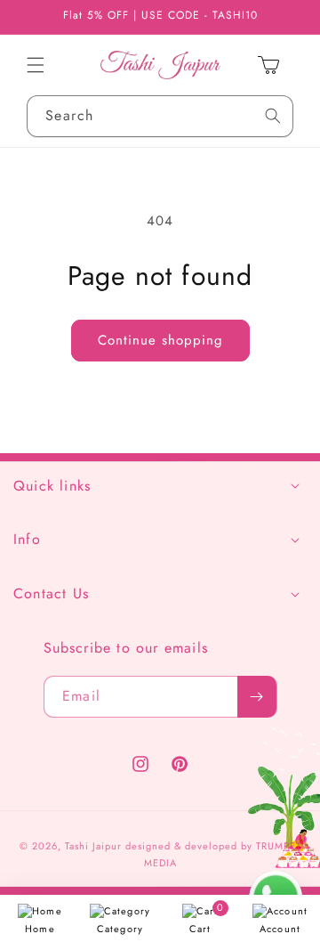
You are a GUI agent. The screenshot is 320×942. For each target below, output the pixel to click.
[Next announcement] (287, 17)
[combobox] (160, 116)
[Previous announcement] (32, 17)
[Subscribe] (256, 697)
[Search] (272, 116)
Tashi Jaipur (93, 846)
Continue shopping (160, 340)
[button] (35, 65)
